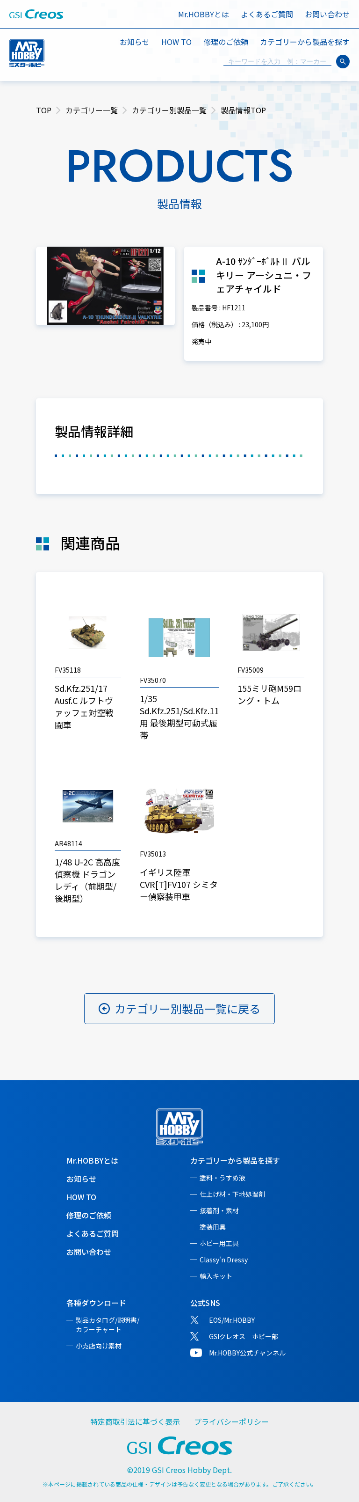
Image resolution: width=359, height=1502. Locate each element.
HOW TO (176, 41)
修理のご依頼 (225, 41)
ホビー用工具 (219, 1243)
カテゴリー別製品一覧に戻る (187, 1008)
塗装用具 (213, 1226)
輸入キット (216, 1276)
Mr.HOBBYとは (203, 14)
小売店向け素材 (99, 1345)
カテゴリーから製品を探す (235, 1160)
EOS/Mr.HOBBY (232, 1320)
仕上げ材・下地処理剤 (232, 1194)
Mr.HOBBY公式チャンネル (247, 1352)
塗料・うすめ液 (222, 1177)
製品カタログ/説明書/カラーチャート (107, 1324)
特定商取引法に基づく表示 (135, 1421)
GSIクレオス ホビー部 (243, 1336)
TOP (43, 110)
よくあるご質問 (267, 14)
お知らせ (135, 41)
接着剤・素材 (219, 1210)
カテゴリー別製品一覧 (169, 110)
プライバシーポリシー (231, 1421)
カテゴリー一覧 (91, 110)
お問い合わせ (327, 14)
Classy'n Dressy (224, 1259)
